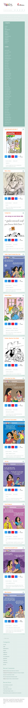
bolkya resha (8, 207)
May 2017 (7, 65)
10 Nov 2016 (15, 369)
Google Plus (21, 10)
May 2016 (7, 83)
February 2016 (7, 88)
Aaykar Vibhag (8, 295)
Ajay (4, 674)
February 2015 (7, 101)
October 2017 (7, 56)
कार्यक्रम (6, 31)
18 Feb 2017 (15, 285)
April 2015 (7, 99)
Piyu (4, 676)
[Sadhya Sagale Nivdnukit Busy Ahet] (14, 271)
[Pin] (12, 156)
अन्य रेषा (6, 26)
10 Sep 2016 (15, 451)
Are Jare (6, 461)
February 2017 (7, 70)
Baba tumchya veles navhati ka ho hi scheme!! (12, 692)
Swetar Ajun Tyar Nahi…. (10, 378)
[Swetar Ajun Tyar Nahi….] (14, 395)
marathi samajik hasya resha (11, 165)
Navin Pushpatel (8, 504)
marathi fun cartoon (17, 542)
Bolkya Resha (8, 170)
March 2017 (7, 68)
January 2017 (7, 71)
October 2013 (7, 120)
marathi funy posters (9, 455)
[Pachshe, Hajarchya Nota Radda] (14, 355)
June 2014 (7, 109)
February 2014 (7, 114)
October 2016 (7, 76)
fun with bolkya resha (9, 414)
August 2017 (7, 60)
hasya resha (8, 498)
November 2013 (8, 119)
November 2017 (8, 55)
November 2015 (8, 93)
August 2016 (7, 79)
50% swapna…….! (6, 686)
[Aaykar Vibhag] (14, 313)
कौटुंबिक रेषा (7, 33)
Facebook (16, 10)
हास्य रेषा (6, 42)
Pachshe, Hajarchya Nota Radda (12, 338)
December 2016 (8, 73)
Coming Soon (8, 212)
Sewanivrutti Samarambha (10, 419)
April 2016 (7, 84)
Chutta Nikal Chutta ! (10, 674)
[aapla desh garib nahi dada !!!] (14, 146)
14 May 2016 (15, 625)
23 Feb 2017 (15, 244)
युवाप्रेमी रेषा (6, 37)
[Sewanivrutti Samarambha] (14, 436)
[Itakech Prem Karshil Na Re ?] (14, 565)
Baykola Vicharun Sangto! (19, 672)
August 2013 (7, 124)
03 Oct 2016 (15, 409)
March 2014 (7, 112)
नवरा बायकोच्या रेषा (8, 36)
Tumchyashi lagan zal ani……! (9, 690)
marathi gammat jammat (18, 414)
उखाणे (6, 28)
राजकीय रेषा (6, 39)
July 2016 (6, 81)
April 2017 (7, 66)
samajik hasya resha (11, 166)
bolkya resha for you (14, 207)
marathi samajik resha (9, 631)
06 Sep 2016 (15, 494)
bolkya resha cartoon (9, 332)
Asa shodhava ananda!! (7, 684)
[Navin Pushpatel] (14, 521)
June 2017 (7, 63)
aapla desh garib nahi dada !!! (11, 129)
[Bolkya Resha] (14, 188)
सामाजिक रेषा (7, 41)
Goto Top (4, 705)
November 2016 (8, 74)
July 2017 (6, 61)
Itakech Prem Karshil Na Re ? (11, 547)
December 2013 (8, 117)
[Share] (9, 156)
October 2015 (7, 94)
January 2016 (7, 89)
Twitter (19, 10)
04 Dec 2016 (15, 328)
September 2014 (8, 104)
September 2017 (8, 58)
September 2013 (8, 122)
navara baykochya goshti (17, 543)
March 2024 (7, 50)
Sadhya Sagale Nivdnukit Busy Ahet (12, 254)
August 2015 (7, 97)
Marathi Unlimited (8, 244)
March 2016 (7, 86)
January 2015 (7, 102)
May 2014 (7, 111)
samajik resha (10, 333)
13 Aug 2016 (15, 536)
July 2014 (6, 107)
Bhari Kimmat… (8, 592)
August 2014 (7, 106)
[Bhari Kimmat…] (14, 610)
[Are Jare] (14, 479)
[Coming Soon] (14, 229)
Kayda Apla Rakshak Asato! (11, 676)
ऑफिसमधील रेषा (7, 29)
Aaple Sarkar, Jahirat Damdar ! (13, 678)
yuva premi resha (16, 499)
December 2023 (8, 52)
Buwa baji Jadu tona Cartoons (13, 670)
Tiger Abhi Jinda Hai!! (7, 688)
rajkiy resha (18, 248)
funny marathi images (9, 542)
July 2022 (6, 53)
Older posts (6, 638)
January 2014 (7, 115)
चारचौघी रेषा (6, 34)
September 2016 (8, 78)
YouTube (23, 10)
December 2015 (8, 91)
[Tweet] (6, 156)
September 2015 (8, 96)
